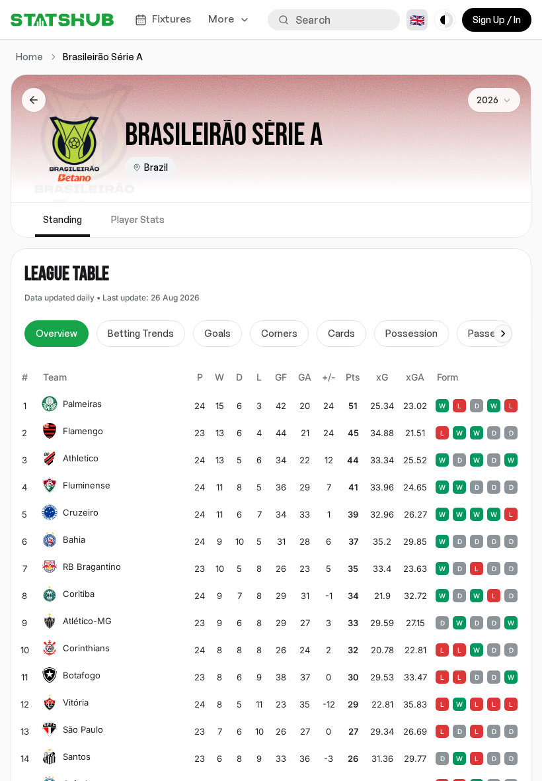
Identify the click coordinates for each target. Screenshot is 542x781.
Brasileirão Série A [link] (103, 56)
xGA (415, 377)
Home (29, 56)
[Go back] (34, 100)
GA (304, 377)
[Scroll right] (503, 333)
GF (281, 377)
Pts (353, 377)
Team (55, 377)
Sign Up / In (497, 19)
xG (382, 377)
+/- (328, 377)
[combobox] (494, 100)
